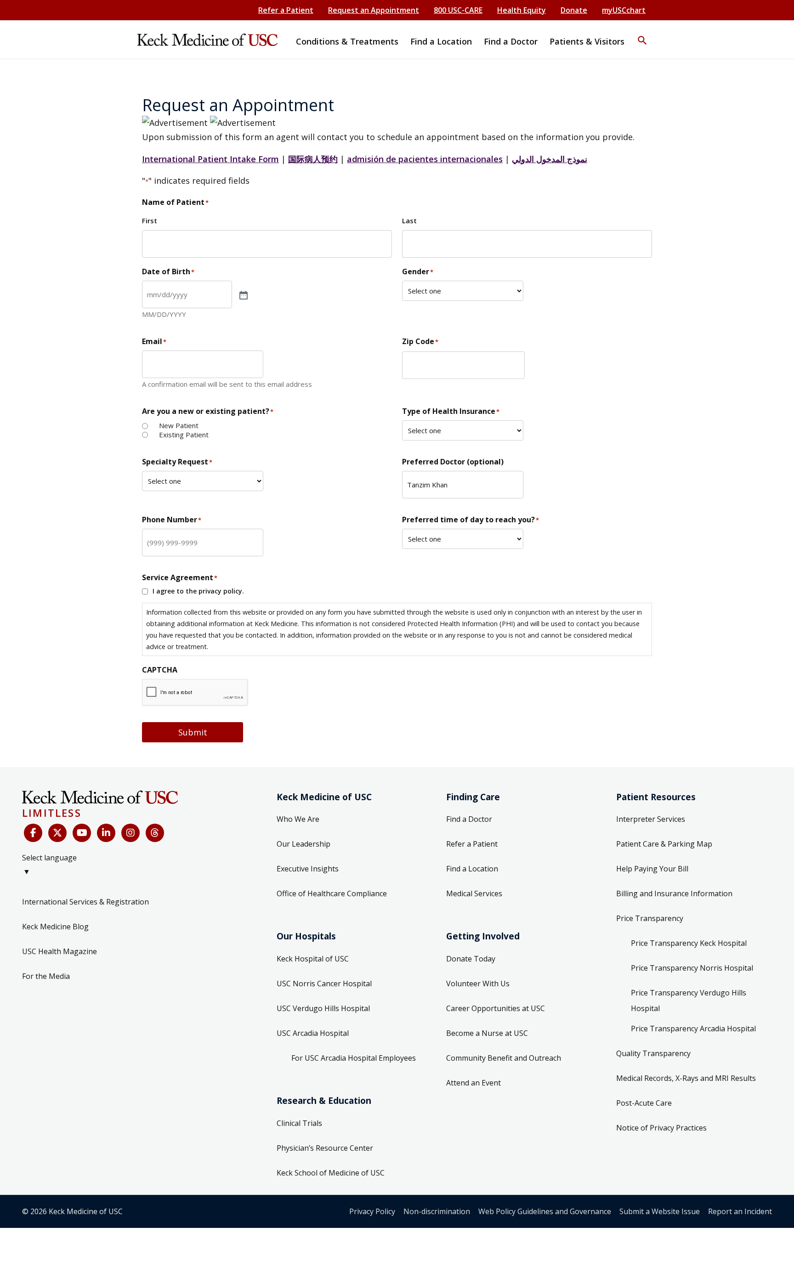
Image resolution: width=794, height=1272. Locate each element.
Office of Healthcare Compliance (332, 893)
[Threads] (155, 833)
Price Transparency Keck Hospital (689, 943)
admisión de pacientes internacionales (425, 158)
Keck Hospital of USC (313, 959)
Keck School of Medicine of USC (331, 1173)
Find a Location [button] (441, 41)
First (149, 220)
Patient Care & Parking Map (664, 844)
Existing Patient (184, 434)
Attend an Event (473, 1083)
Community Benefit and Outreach (503, 1058)
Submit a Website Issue (659, 1211)
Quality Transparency (653, 1053)
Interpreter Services (650, 819)
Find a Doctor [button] (511, 41)
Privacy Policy (372, 1211)
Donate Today (470, 959)
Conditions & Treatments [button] (347, 41)
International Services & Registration (85, 902)
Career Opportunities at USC (495, 1008)
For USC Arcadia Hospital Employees (353, 1058)
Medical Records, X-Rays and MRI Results (686, 1078)
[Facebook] (33, 833)
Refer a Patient (285, 10)
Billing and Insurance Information (674, 893)
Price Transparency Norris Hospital (692, 968)
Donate (574, 10)
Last (409, 220)
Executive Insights (308, 869)
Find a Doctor (469, 819)
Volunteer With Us (478, 983)
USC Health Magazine (59, 951)
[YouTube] (82, 833)
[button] (642, 34)
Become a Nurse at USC (487, 1033)
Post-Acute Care (644, 1103)
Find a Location (472, 869)
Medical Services (474, 893)
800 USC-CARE (458, 10)
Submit (192, 732)
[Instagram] (130, 833)
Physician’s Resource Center (325, 1148)
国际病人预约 (313, 158)
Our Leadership (303, 844)
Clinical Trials (299, 1123)
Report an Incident (740, 1211)
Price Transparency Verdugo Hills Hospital (688, 1000)
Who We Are (298, 819)
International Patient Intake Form (210, 158)
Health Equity (521, 10)
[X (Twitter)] (57, 833)
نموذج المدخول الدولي (549, 158)
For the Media (46, 976)
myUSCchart (624, 10)
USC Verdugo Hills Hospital (323, 1008)
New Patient (178, 425)
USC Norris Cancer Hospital (324, 983)
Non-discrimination (436, 1211)
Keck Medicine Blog (55, 926)
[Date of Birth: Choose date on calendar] (242, 294)
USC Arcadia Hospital (313, 1033)
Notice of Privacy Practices (661, 1128)
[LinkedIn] (106, 833)
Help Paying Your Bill (652, 869)
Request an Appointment (373, 10)
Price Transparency (649, 918)
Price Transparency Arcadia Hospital (693, 1028)
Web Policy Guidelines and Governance (544, 1211)
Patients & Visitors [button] (587, 41)
